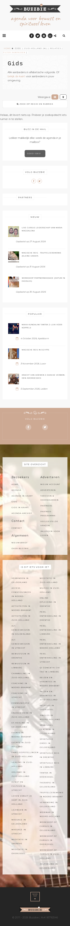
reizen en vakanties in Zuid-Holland (49, 695)
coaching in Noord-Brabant (21, 685)
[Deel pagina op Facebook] (31, 36)
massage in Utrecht (19, 832)
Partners (46, 506)
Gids (14, 502)
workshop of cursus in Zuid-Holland (50, 854)
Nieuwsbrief (20, 543)
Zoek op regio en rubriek (36, 104)
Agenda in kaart (22, 496)
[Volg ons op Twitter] (39, 181)
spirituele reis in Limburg (49, 765)
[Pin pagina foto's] (44, 36)
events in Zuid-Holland (21, 744)
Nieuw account (50, 484)
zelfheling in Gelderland (49, 866)
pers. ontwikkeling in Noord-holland (50, 644)
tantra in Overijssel (47, 775)
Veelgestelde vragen (49, 523)
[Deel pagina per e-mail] (50, 36)
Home (15, 484)
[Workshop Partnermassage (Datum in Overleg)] (13, 282)
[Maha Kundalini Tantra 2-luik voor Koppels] (13, 328)
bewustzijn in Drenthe (21, 656)
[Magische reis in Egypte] (13, 353)
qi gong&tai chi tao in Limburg (50, 670)
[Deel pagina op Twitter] (38, 36)
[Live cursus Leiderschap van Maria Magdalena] (13, 231)
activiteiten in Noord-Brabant (21, 608)
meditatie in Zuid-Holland (49, 580)
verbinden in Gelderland (20, 580)
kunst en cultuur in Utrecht (18, 786)
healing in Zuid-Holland (22, 764)
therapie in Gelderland (47, 785)
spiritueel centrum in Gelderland (47, 729)
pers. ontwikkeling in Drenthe (50, 616)
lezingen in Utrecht (19, 812)
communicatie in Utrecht (21, 705)
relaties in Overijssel (47, 707)
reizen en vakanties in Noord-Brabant (50, 681)
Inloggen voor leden (50, 533)
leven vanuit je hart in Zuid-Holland (22, 800)
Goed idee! (35, 153)
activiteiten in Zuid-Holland (21, 618)
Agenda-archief (22, 513)
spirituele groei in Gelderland (47, 743)
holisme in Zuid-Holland (20, 774)
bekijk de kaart (16, 76)
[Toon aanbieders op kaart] (63, 97)
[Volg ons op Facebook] (33, 181)
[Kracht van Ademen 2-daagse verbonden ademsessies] (13, 379)
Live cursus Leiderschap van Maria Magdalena (42, 229)
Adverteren (48, 490)
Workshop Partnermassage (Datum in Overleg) (43, 279)
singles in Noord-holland (50, 717)
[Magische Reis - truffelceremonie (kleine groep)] (13, 256)
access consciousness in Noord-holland (21, 594)
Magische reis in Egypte (35, 350)
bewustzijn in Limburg (21, 666)
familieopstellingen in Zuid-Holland (25, 754)
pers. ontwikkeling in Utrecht (50, 658)
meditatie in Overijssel (19, 851)
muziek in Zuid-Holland (50, 590)
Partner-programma (48, 513)
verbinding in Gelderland (49, 804)
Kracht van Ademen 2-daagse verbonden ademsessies (43, 376)
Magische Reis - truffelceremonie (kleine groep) (41, 254)
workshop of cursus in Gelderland (48, 826)
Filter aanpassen (14, 52)
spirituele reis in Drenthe (49, 755)
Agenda (16, 490)
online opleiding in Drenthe (48, 602)
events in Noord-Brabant (21, 735)
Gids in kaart (20, 507)
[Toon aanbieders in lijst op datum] (54, 97)
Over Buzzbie (20, 548)
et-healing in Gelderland (20, 725)
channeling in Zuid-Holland (21, 675)
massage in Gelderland (19, 822)
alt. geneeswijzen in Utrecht (21, 644)
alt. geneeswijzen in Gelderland (21, 630)
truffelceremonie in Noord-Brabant (52, 794)
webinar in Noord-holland (50, 814)
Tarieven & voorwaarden (49, 498)
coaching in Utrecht (19, 695)
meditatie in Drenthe (19, 841)
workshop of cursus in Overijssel (48, 840)
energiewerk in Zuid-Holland (22, 715)
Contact (17, 528)
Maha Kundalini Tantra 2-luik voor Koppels (42, 326)
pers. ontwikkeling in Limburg (50, 630)
